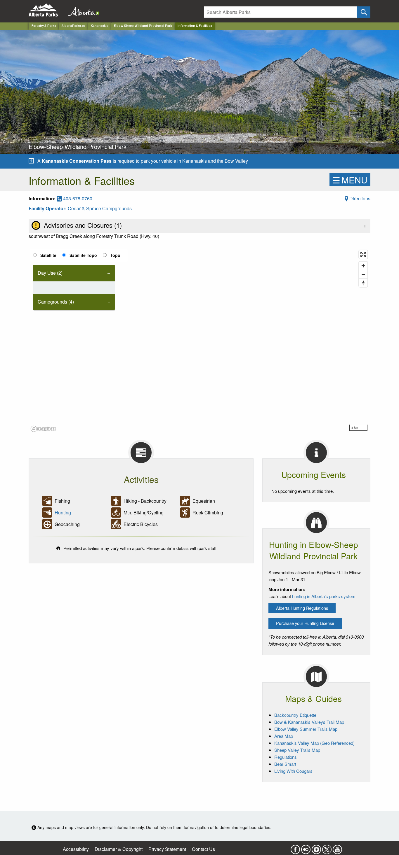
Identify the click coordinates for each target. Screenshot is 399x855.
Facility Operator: (48, 208)
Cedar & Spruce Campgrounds (100, 208)
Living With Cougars (293, 771)
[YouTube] (337, 847)
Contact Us (203, 849)
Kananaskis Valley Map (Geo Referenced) (314, 743)
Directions (359, 198)
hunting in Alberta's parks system (323, 596)
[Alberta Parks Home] (47, 10)
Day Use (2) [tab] (50, 272)
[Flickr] (305, 847)
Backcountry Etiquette (295, 715)
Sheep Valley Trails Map (297, 750)
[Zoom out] (363, 274)
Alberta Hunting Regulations (302, 608)
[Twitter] (327, 847)
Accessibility (76, 849)
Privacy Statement (167, 849)
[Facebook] (295, 847)
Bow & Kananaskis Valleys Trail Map (309, 722)
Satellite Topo (83, 255)
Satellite (48, 255)
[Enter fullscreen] (363, 254)
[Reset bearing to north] (363, 282)
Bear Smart (285, 764)
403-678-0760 (77, 198)
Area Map (283, 736)
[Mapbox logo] (43, 428)
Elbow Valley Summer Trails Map (305, 729)
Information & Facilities (195, 26)
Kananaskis (99, 26)
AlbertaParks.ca (73, 26)
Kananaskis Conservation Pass (77, 160)
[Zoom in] (363, 266)
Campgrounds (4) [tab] (56, 301)
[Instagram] (316, 847)
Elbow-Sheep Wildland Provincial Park (143, 26)
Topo (115, 255)
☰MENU (349, 180)
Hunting (63, 512)
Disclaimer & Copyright (119, 849)
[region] (199, 340)
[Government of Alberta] (81, 10)
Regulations (285, 757)
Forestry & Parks (44, 26)
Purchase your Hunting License (305, 623)
